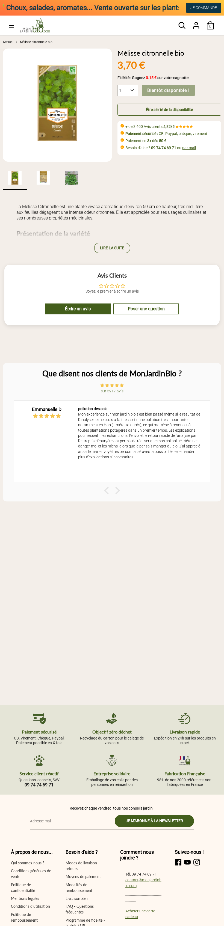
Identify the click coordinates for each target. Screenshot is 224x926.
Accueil (8, 42)
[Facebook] (178, 862)
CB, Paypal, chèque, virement (166, 133)
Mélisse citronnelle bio (36, 42)
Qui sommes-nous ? (27, 863)
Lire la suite (112, 248)
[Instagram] (196, 862)
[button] (169, 110)
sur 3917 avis (112, 391)
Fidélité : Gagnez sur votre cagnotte (152, 78)
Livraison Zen (77, 898)
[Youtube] (187, 862)
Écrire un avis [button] (78, 308)
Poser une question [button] (146, 308)
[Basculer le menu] (11, 25)
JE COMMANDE (203, 7)
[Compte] (196, 22)
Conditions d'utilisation (30, 906)
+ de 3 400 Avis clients (159, 126)
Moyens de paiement (83, 876)
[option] (57, 105)
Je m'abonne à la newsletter (154, 821)
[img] (112, 385)
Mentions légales (25, 898)
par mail (189, 148)
